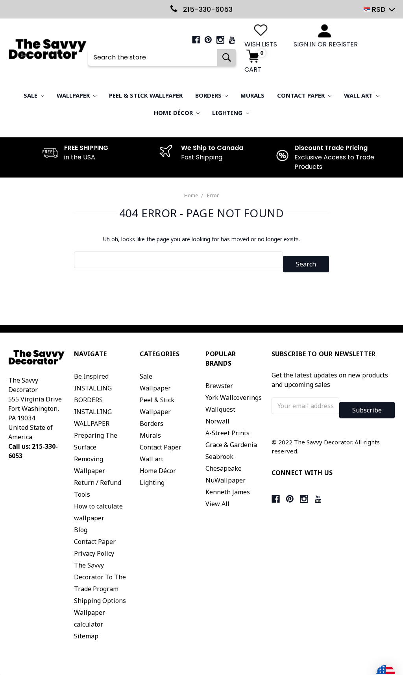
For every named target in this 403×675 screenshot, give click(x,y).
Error (213, 195)
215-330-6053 (207, 9)
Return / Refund (97, 482)
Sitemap (86, 636)
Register (343, 44)
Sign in (305, 44)
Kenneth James (227, 492)
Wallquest (220, 409)
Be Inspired (91, 376)
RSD (379, 9)
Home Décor (174, 113)
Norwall (217, 421)
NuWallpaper (225, 480)
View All (217, 503)
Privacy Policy (94, 553)
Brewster (219, 385)
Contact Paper (301, 95)
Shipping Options (100, 600)
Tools (82, 494)
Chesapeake (223, 468)
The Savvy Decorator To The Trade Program (100, 577)
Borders (209, 95)
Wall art (359, 95)
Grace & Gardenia (231, 444)
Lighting (228, 113)
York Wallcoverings (233, 397)
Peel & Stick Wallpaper (146, 95)
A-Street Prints (227, 433)
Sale (31, 95)
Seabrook (219, 456)
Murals (252, 95)
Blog (80, 529)
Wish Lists (260, 44)
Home (191, 195)
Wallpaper (74, 95)
